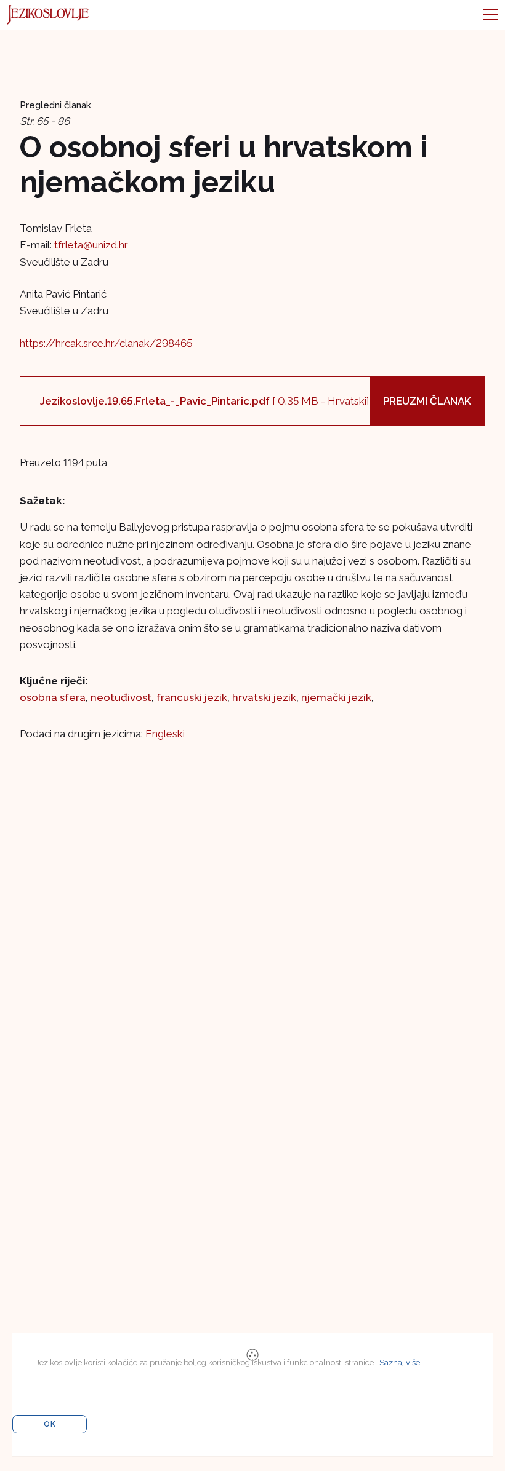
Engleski (165, 734)
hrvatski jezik (264, 697)
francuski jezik (191, 697)
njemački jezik (336, 697)
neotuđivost (121, 697)
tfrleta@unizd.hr (91, 245)
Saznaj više (399, 1362)
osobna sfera (53, 697)
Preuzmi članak (427, 401)
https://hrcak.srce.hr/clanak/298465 (106, 343)
